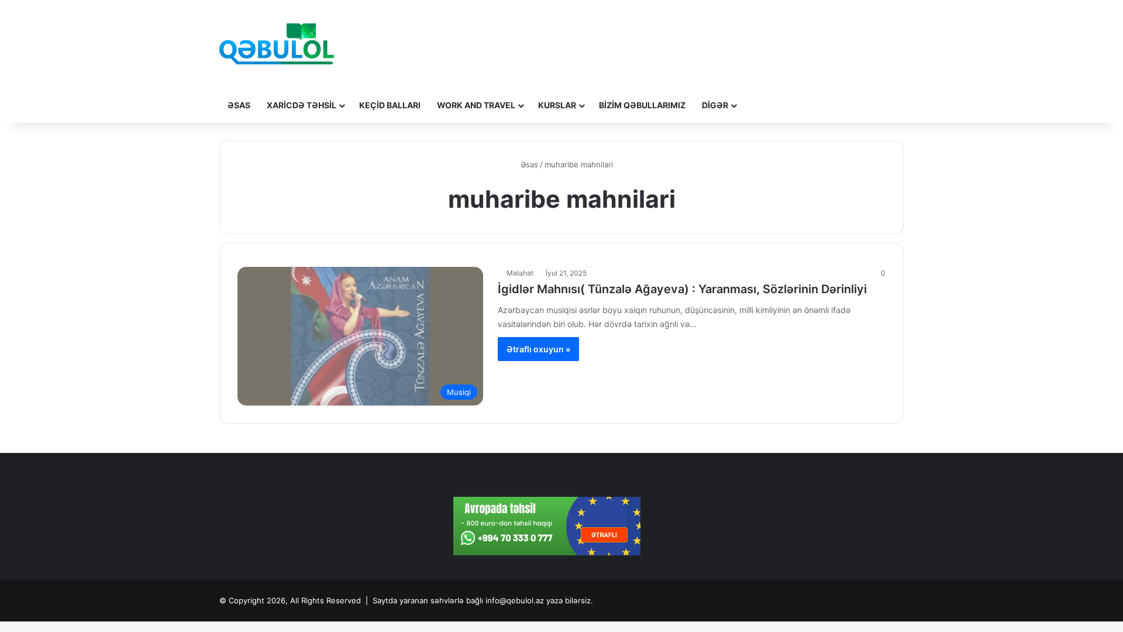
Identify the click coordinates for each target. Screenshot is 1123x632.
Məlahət (520, 273)
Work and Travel (476, 105)
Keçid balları (390, 105)
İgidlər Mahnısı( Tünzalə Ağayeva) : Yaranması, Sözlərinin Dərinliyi (682, 289)
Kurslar (557, 105)
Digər (715, 105)
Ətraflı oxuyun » (538, 349)
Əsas (239, 105)
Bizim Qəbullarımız (642, 105)
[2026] (276, 43)
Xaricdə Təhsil (301, 105)
